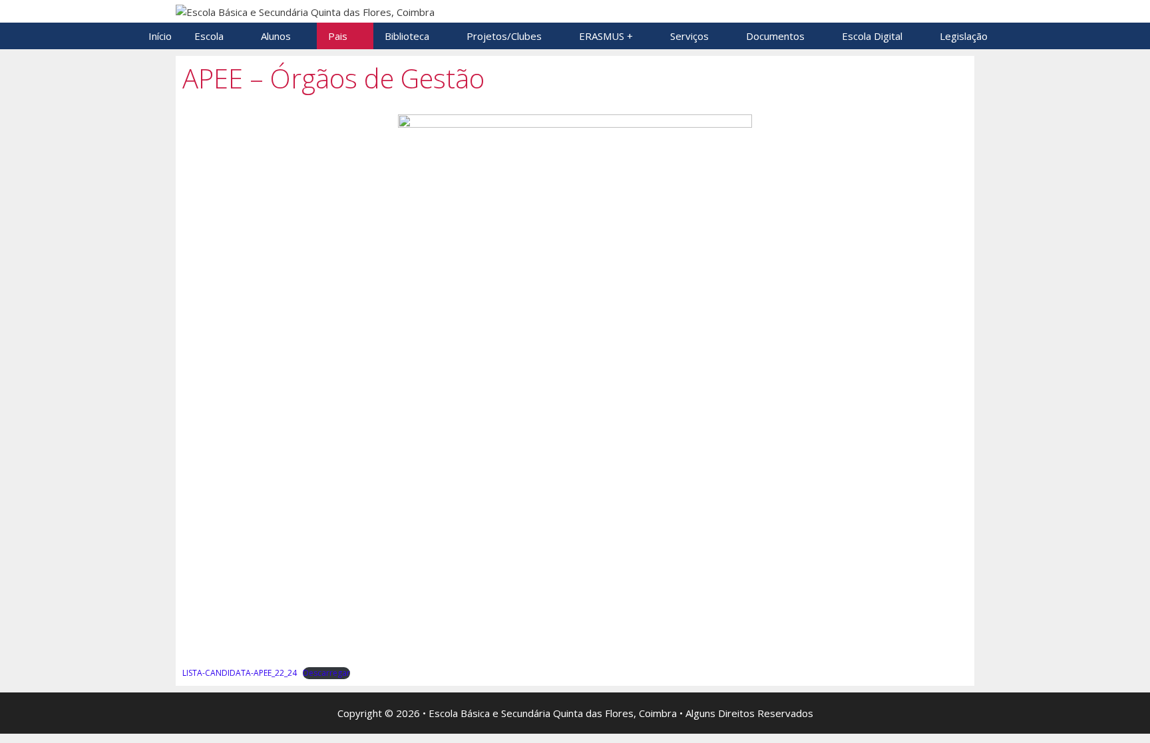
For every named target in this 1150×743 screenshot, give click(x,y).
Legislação (964, 36)
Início (160, 36)
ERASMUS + (606, 36)
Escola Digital (872, 36)
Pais (337, 36)
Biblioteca (407, 36)
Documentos (775, 36)
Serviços (689, 36)
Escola (209, 36)
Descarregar (326, 672)
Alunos (276, 36)
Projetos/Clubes (504, 36)
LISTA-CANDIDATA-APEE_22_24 (239, 672)
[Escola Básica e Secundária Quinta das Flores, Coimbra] (305, 10)
